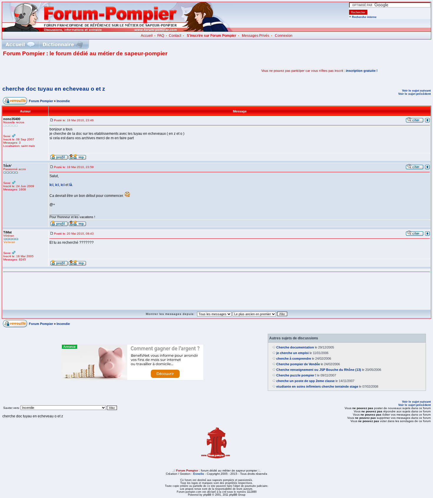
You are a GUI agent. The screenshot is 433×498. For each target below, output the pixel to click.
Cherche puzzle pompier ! (296, 375)
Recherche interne (364, 17)
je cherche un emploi (292, 353)
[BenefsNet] (132, 379)
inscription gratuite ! (362, 70)
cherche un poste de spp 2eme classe (305, 381)
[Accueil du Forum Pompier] (20, 44)
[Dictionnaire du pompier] (62, 44)
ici (57, 185)
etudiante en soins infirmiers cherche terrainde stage (317, 386)
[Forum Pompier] (117, 30)
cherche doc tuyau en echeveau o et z (53, 89)
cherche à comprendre (293, 358)
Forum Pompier (41, 101)
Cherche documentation (295, 347)
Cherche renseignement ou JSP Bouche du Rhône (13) (318, 369)
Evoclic (198, 473)
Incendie (63, 101)
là (70, 185)
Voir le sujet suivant (416, 90)
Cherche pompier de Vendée (298, 364)
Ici (51, 185)
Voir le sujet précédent (414, 93)
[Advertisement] (72, 70)
